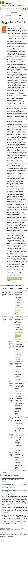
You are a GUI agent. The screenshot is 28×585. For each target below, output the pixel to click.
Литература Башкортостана (9, 494)
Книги (20, 15)
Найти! (24, 8)
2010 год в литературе (8, 515)
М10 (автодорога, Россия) (9, 484)
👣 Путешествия (3, 532)
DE (20, 1)
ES (23, 1)
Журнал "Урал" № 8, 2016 (11, 435)
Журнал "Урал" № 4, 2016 (11, 454)
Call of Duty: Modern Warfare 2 (10, 490)
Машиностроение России (9, 507)
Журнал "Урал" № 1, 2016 (11, 383)
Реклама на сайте (16, 529)
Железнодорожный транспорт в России (13, 478)
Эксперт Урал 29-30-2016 (11, 292)
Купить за (14, 278)
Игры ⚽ (20, 18)
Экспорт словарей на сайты (5, 534)
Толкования (14, 12)
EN (17, 1)
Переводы (8, 15)
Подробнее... (18, 313)
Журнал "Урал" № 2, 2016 (11, 400)
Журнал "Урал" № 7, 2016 (11, 363)
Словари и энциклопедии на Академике (13, 6)
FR (25, 1)
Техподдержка (10, 529)
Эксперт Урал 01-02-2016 (11, 317)
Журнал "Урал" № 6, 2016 (11, 419)
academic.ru (6, 2)
